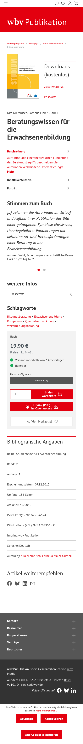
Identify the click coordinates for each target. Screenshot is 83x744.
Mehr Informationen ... (47, 710)
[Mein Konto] (69, 3)
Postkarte (50, 97)
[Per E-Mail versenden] (32, 584)
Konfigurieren (54, 719)
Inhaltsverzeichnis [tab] (19, 180)
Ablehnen (26, 719)
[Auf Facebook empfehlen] (9, 584)
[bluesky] (65, 691)
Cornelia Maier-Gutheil (57, 556)
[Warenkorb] (76, 3)
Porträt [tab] (12, 188)
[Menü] (5, 4)
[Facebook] (58, 691)
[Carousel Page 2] (44, 270)
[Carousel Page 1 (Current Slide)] (38, 270)
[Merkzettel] (63, 3)
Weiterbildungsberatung (23, 326)
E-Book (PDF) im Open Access (41, 406)
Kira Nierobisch (31, 556)
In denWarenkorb (49, 394)
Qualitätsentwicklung (39, 321)
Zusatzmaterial (54, 87)
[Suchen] (56, 3)
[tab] (38, 160)
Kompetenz (14, 321)
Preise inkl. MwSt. (21, 352)
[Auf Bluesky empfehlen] (17, 584)
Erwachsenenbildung (48, 316)
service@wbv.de (32, 684)
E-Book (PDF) (41, 380)
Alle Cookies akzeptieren (41, 734)
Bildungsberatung (19, 316)
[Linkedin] (72, 691)
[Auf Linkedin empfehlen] (25, 584)
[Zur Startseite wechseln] (36, 21)
